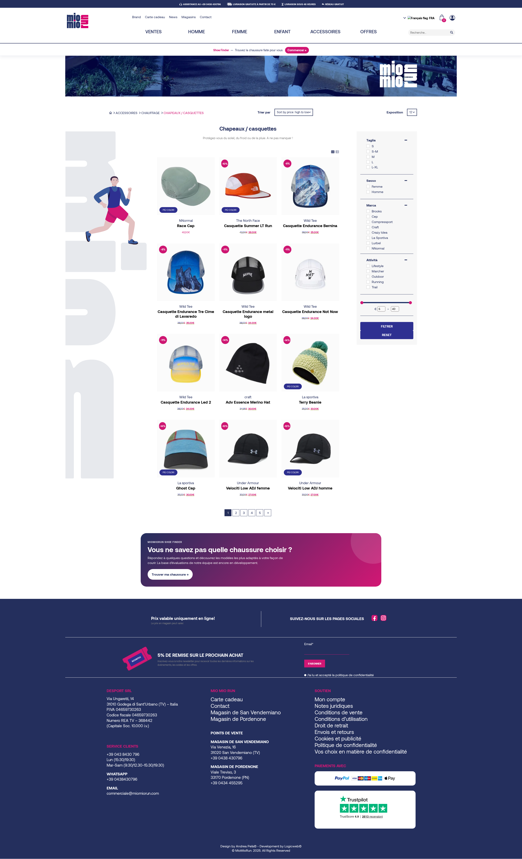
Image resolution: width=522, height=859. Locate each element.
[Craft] (368, 227)
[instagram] (383, 618)
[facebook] (375, 618)
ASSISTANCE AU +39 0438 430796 (202, 4)
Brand (136, 17)
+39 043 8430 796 (123, 754)
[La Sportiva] (368, 237)
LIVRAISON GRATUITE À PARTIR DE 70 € (254, 4)
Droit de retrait (331, 725)
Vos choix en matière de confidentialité (361, 751)
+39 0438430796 (122, 779)
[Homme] (368, 191)
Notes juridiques (334, 706)
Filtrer (387, 326)
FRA (432, 18)
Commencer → (297, 50)
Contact (205, 17)
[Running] (368, 281)
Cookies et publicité (338, 738)
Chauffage (150, 113)
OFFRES (368, 31)
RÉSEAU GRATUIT (334, 4)
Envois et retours (334, 732)
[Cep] (368, 216)
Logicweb (291, 846)
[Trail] (368, 287)
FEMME (239, 31)
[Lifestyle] (368, 265)
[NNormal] (368, 248)
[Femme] (368, 186)
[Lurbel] (368, 243)
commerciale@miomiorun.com (133, 793)
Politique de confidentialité (346, 745)
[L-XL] (368, 167)
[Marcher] (368, 271)
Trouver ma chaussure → (170, 574)
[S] (368, 146)
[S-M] (368, 151)
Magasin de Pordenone (238, 719)
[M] (368, 156)
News (173, 17)
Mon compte (330, 699)
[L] (368, 161)
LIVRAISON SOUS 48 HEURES (300, 4)
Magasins (188, 17)
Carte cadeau (155, 17)
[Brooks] (368, 211)
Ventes (153, 31)
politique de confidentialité (354, 675)
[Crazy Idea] (368, 232)
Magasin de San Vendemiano (246, 712)
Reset (387, 335)
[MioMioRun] (98, 20)
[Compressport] (368, 221)
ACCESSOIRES (325, 31)
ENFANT (282, 31)
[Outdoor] (368, 276)
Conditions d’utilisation (341, 719)
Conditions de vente (339, 712)
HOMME (196, 31)
